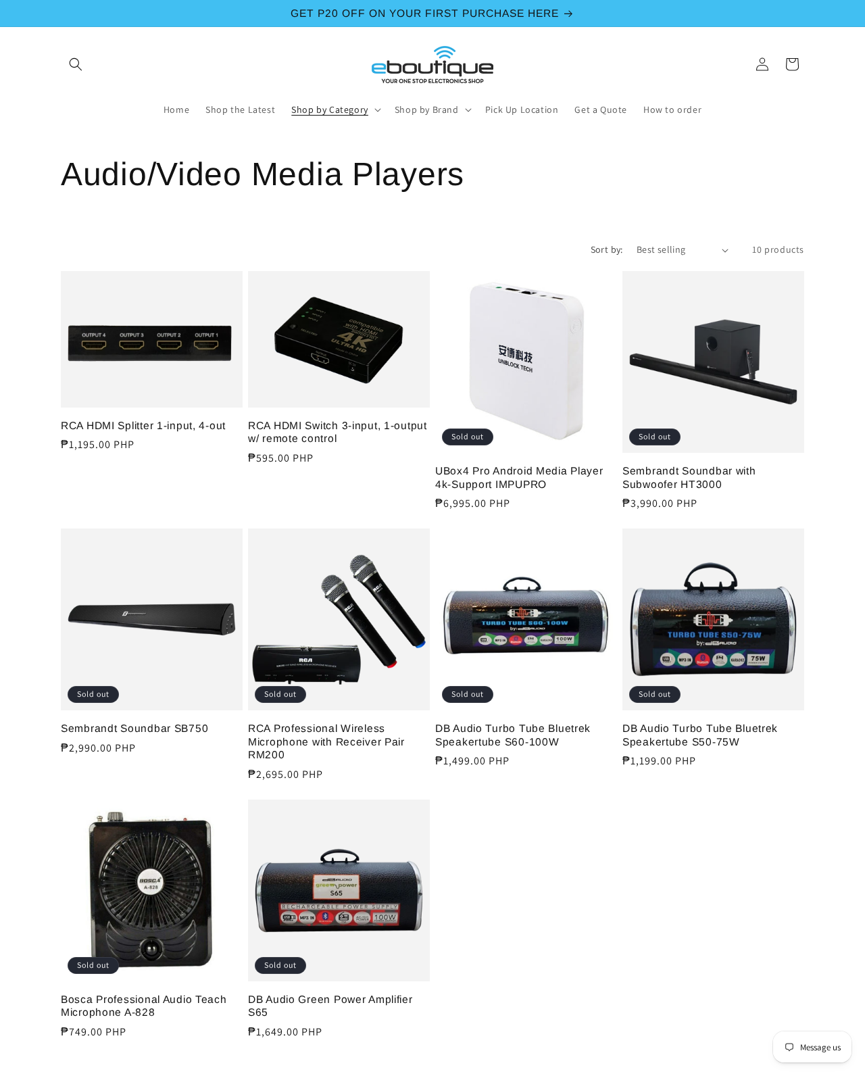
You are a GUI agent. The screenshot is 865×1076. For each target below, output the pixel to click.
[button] (76, 64)
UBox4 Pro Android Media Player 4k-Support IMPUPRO (519, 477)
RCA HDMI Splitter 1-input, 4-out (143, 425)
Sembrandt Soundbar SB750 (134, 728)
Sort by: (607, 249)
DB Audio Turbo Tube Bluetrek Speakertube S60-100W (513, 735)
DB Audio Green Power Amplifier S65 (330, 1006)
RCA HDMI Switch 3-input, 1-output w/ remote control (337, 432)
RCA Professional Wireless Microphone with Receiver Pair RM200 (326, 741)
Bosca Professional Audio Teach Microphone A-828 (144, 1006)
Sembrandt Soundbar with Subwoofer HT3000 (689, 477)
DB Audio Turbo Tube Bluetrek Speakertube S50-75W (700, 735)
